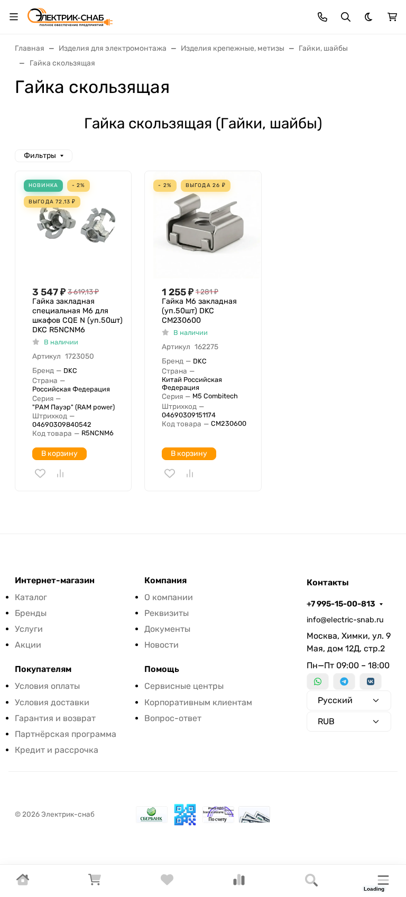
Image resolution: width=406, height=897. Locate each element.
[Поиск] (311, 881)
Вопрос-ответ (172, 718)
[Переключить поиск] (345, 16)
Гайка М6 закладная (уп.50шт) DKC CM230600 (199, 311)
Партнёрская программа (65, 734)
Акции (28, 645)
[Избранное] (167, 883)
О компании (168, 597)
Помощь (161, 669)
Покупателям (43, 669)
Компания (165, 580)
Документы (167, 629)
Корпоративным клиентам (198, 702)
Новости (161, 645)
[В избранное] (40, 473)
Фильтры (40, 155)
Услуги (29, 629)
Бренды (31, 613)
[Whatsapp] (318, 681)
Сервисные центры (184, 686)
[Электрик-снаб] (70, 16)
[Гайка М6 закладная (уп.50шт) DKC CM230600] (207, 224)
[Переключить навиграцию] (13, 16)
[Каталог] (383, 881)
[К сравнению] (60, 473)
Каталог (31, 597)
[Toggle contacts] (322, 16)
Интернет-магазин (55, 580)
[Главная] (22, 883)
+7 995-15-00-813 (341, 604)
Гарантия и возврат (55, 718)
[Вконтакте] (370, 681)
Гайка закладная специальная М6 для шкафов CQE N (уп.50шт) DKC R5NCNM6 (77, 315)
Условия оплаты (47, 686)
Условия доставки (52, 702)
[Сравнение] (239, 883)
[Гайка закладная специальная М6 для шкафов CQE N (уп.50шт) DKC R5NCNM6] (77, 224)
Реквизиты (166, 613)
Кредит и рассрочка (56, 750)
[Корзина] (94, 883)
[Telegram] (344, 681)
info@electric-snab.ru (345, 619)
